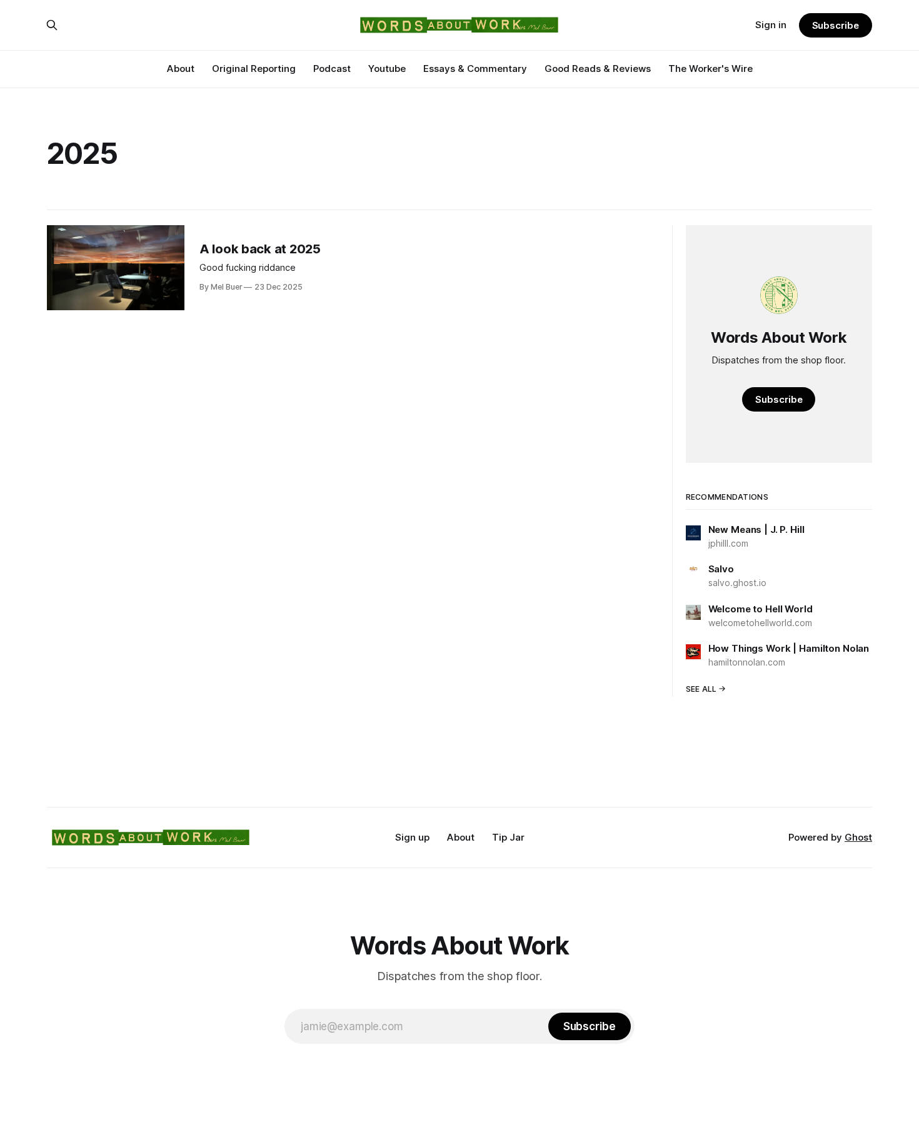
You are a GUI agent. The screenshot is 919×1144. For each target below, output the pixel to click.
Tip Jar (508, 837)
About (180, 68)
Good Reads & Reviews (598, 68)
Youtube (387, 68)
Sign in (770, 25)
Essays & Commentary (475, 68)
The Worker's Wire (710, 68)
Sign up (412, 837)
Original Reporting (254, 68)
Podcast (332, 68)
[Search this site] (52, 25)
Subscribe (835, 25)
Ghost (858, 837)
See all (701, 689)
